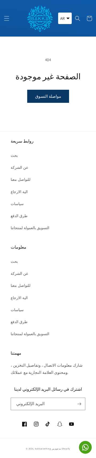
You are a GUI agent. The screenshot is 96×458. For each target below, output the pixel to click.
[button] (7, 18)
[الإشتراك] (79, 404)
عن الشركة (19, 167)
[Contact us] (85, 447)
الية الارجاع (19, 191)
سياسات (17, 203)
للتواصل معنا (20, 179)
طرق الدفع (19, 215)
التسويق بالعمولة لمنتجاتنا (30, 227)
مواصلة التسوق (48, 96)
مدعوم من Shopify (61, 448)
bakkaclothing (43, 448)
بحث (14, 155)
